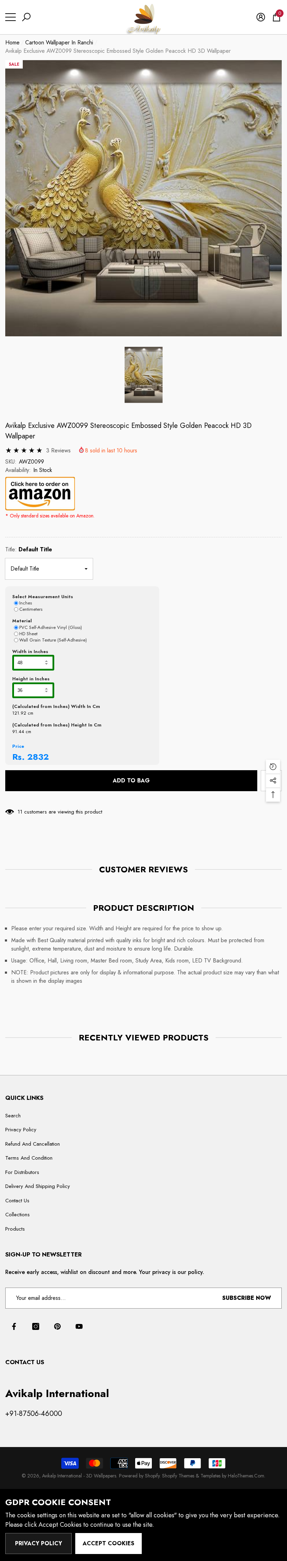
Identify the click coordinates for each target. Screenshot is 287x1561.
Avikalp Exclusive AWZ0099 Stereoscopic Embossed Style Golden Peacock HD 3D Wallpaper (128, 431)
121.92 (19, 713)
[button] (26, 17)
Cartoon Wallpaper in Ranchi (59, 42)
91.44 (18, 731)
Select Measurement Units (42, 596)
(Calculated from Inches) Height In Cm (57, 725)
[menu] (10, 17)
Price (18, 746)
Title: (28, 549)
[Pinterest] (57, 1326)
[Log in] (260, 17)
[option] (143, 198)
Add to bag (131, 780)
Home (12, 42)
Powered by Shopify (139, 1475)
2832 (38, 757)
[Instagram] (35, 1326)
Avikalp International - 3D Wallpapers (79, 1475)
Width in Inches (30, 651)
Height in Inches (31, 678)
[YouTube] (79, 1326)
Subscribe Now (246, 1298)
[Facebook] (14, 1326)
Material (22, 620)
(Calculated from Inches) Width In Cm (56, 706)
